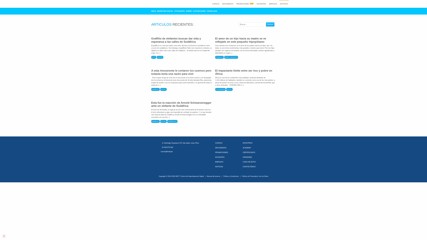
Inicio (153, 11)
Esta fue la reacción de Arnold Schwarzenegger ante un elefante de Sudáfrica (181, 104)
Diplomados (227, 4)
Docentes (261, 4)
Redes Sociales (231, 57)
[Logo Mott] (141, 4)
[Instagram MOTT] (185, 155)
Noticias (284, 4)
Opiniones (247, 157)
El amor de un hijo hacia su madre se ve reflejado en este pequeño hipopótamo (240, 40)
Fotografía (179, 11)
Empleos (273, 4)
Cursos (215, 4)
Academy (247, 148)
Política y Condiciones (231, 176)
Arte (154, 57)
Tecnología (212, 11)
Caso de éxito (249, 162)
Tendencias (172, 121)
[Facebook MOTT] (162, 155)
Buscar (270, 24)
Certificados (249, 152)
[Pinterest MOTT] (179, 155)
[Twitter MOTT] (168, 155)
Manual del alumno (213, 176)
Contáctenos (249, 167)
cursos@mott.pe (167, 151)
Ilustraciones (199, 11)
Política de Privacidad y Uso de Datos (255, 176)
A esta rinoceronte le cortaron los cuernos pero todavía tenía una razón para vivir (181, 72)
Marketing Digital (165, 11)
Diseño (189, 11)
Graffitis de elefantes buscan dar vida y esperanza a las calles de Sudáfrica (176, 40)
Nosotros (247, 143)
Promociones (242, 4)
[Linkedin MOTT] (174, 155)
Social (163, 89)
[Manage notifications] (4, 236)
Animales (219, 57)
